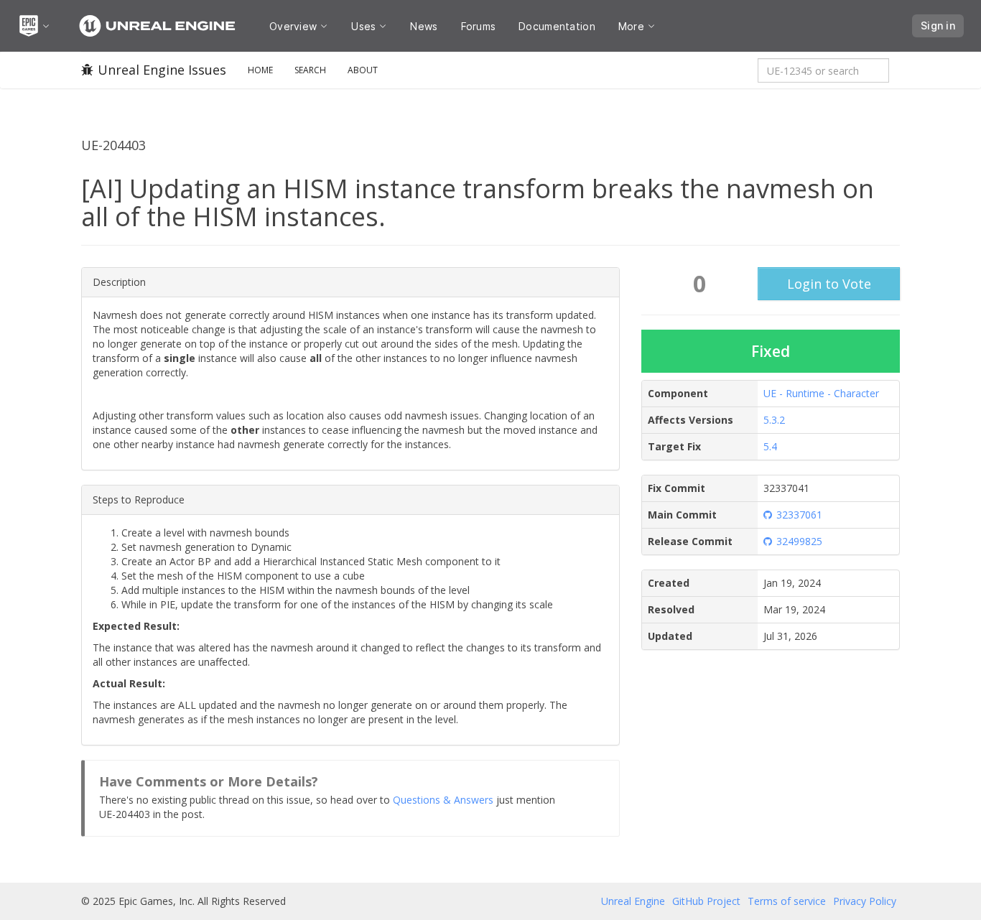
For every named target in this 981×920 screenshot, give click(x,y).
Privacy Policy (864, 901)
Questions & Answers (443, 800)
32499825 (799, 541)
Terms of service (787, 901)
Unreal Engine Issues (162, 69)
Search (310, 70)
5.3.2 (774, 420)
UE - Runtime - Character (821, 393)
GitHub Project (706, 901)
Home (260, 70)
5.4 (770, 446)
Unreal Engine (633, 901)
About (363, 70)
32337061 (799, 514)
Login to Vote (829, 283)
